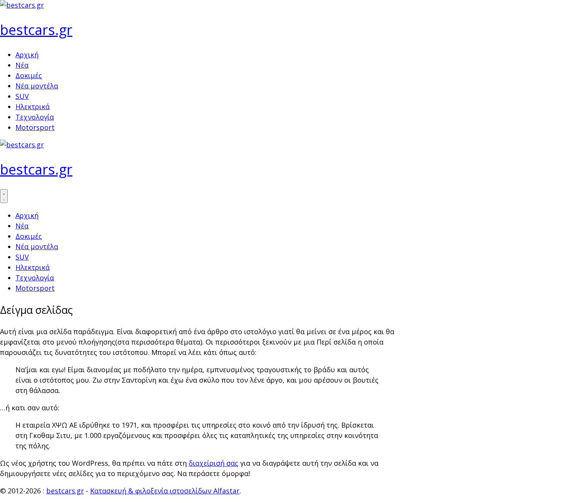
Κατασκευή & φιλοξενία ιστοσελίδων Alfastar (164, 490)
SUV (22, 96)
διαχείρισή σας (213, 463)
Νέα (21, 65)
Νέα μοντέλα (36, 85)
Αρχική (27, 54)
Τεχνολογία (34, 117)
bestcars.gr (36, 29)
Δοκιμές (28, 75)
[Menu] (4, 196)
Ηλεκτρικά (32, 106)
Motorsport (35, 127)
